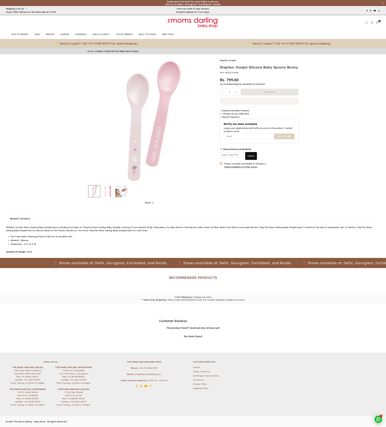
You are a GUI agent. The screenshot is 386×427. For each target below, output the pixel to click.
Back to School (147, 34)
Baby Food (168, 34)
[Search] (366, 22)
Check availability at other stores (240, 167)
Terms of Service (201, 371)
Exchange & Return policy (206, 376)
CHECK (251, 156)
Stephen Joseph (228, 60)
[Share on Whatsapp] (153, 202)
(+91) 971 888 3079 (148, 368)
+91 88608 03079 (76, 398)
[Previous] (91, 121)
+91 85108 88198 (76, 376)
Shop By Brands (19, 34)
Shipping (237, 84)
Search (196, 367)
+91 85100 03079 (30, 398)
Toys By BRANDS (124, 34)
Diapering (80, 34)
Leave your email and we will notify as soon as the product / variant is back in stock (258, 129)
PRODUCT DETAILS (20, 218)
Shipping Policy (200, 388)
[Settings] (372, 22)
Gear (37, 34)
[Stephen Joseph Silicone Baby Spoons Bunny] (94, 191)
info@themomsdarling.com (147, 374)
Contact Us (198, 380)
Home (90, 51)
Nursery (64, 34)
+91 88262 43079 (30, 376)
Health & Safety (101, 34)
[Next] (208, 121)
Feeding (50, 34)
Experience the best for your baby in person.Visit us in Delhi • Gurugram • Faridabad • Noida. (193, 3)
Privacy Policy (200, 384)
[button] (377, 22)
